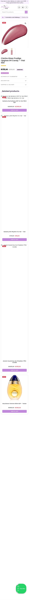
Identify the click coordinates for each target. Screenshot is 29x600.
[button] (25, 23)
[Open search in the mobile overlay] (14, 12)
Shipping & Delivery (7, 84)
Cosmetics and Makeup (12, 17)
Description (5, 80)
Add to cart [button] (14, 110)
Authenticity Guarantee (9, 76)
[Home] (2, 17)
